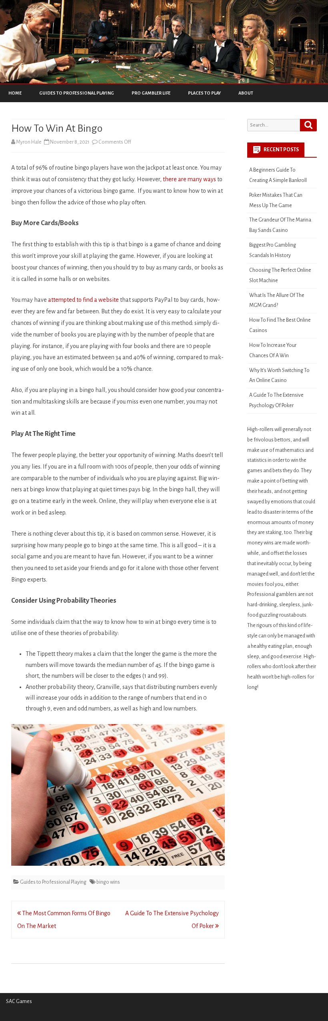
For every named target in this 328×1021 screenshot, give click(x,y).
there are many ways (189, 179)
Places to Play (204, 93)
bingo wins (108, 882)
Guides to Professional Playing (76, 93)
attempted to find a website (83, 300)
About (245, 93)
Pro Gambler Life (151, 93)
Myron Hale (29, 142)
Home (15, 93)
